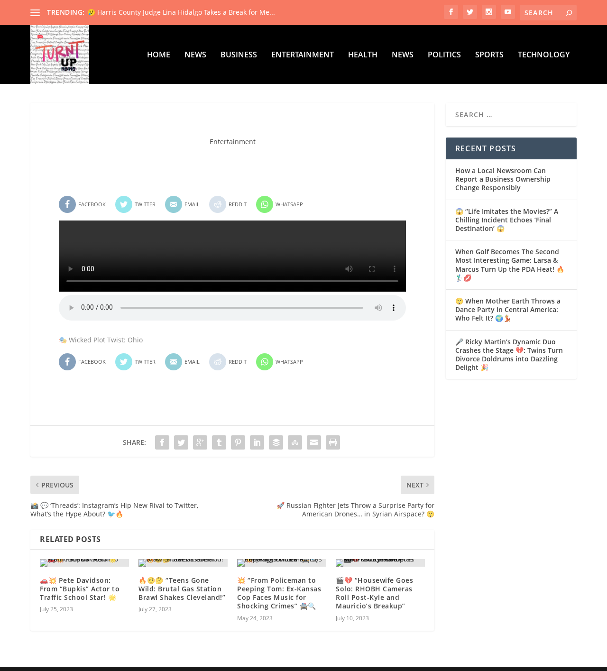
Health (362, 55)
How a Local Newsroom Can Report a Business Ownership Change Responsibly (503, 179)
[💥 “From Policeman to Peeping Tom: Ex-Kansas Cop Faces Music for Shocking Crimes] (281, 563)
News (195, 55)
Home (158, 55)
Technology (544, 55)
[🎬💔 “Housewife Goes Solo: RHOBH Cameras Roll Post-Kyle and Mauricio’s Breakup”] (380, 563)
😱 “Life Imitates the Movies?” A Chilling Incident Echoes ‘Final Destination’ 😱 (506, 220)
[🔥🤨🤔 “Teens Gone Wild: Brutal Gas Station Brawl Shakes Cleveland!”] (183, 563)
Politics (444, 55)
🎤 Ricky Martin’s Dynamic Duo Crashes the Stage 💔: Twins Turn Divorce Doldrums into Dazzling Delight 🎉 (509, 354)
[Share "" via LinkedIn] (257, 442)
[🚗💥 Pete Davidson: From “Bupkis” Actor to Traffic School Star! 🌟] (84, 563)
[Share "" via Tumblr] (219, 442)
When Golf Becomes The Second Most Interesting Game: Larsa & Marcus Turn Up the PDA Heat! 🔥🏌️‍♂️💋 (509, 264)
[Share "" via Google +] (200, 442)
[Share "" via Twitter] (181, 442)
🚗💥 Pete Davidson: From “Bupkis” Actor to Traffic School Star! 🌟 (80, 589)
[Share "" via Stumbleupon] (294, 442)
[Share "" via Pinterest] (238, 442)
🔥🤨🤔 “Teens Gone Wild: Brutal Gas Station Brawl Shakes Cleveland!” (181, 589)
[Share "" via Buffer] (276, 442)
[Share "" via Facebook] (162, 442)
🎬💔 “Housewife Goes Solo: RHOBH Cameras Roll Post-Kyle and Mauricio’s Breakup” (374, 593)
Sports (489, 55)
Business (239, 55)
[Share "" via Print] (332, 442)
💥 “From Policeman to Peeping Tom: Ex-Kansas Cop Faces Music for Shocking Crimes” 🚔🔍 (279, 593)
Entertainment (302, 55)
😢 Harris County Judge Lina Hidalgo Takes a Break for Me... (181, 12)
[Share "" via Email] (313, 442)
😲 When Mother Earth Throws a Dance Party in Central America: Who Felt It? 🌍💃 (508, 309)
